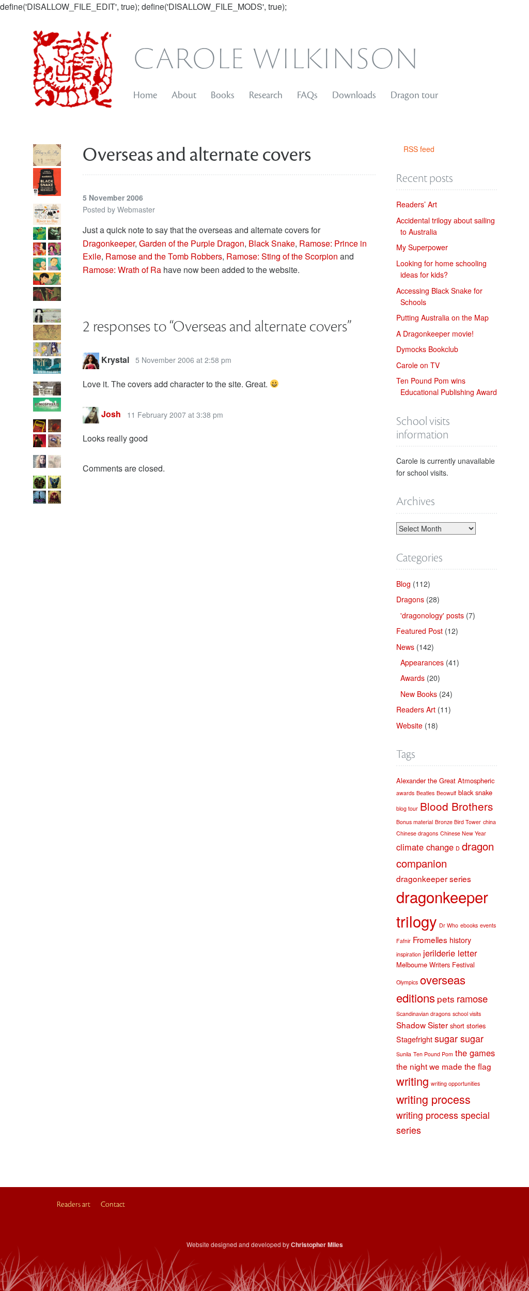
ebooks (469, 925)
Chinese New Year (463, 833)
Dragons (410, 599)
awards (405, 793)
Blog (403, 584)
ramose (472, 998)
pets (446, 998)
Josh (111, 414)
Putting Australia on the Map (442, 317)
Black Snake (271, 243)
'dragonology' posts (432, 615)
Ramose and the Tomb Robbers (163, 256)
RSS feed (418, 149)
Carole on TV (418, 365)
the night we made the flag (443, 1066)
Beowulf (446, 793)
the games (475, 1052)
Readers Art (415, 709)
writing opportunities (455, 1083)
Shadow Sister (422, 1024)
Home (145, 95)
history (460, 940)
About (184, 95)
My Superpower (422, 247)
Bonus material (414, 822)
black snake (475, 792)
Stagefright (414, 1039)
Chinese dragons (417, 833)
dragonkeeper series (433, 878)
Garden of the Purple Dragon (191, 243)
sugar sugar (459, 1038)
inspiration (408, 954)
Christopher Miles (317, 1244)
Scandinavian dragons (423, 1013)
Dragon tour (414, 95)
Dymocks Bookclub (427, 349)
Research (266, 95)
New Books (418, 694)
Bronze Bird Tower (458, 822)
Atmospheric (476, 780)
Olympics (407, 982)
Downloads (354, 95)
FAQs (307, 95)
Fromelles (430, 939)
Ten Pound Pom (433, 1054)
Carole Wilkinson (276, 56)
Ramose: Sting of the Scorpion (282, 256)
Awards (412, 678)
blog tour (407, 808)
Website (409, 725)
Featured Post (419, 631)
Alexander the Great (426, 780)
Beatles (425, 793)
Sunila (403, 1054)
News (405, 647)
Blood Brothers (456, 806)
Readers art (73, 1204)
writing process (433, 1099)
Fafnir (403, 941)
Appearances (422, 662)
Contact (113, 1204)
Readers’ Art (416, 204)
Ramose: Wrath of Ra (122, 270)
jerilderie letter (450, 953)
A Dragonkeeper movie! (435, 333)
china (489, 822)
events (488, 925)
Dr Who (448, 925)
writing (412, 1081)
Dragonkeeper (109, 243)
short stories (468, 1025)
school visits (467, 1013)
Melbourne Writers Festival (435, 964)
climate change (425, 847)
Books (223, 95)
